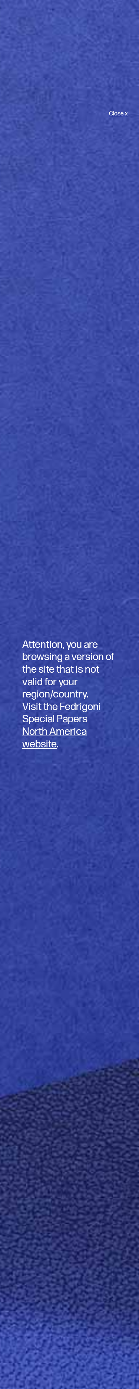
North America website (54, 738)
